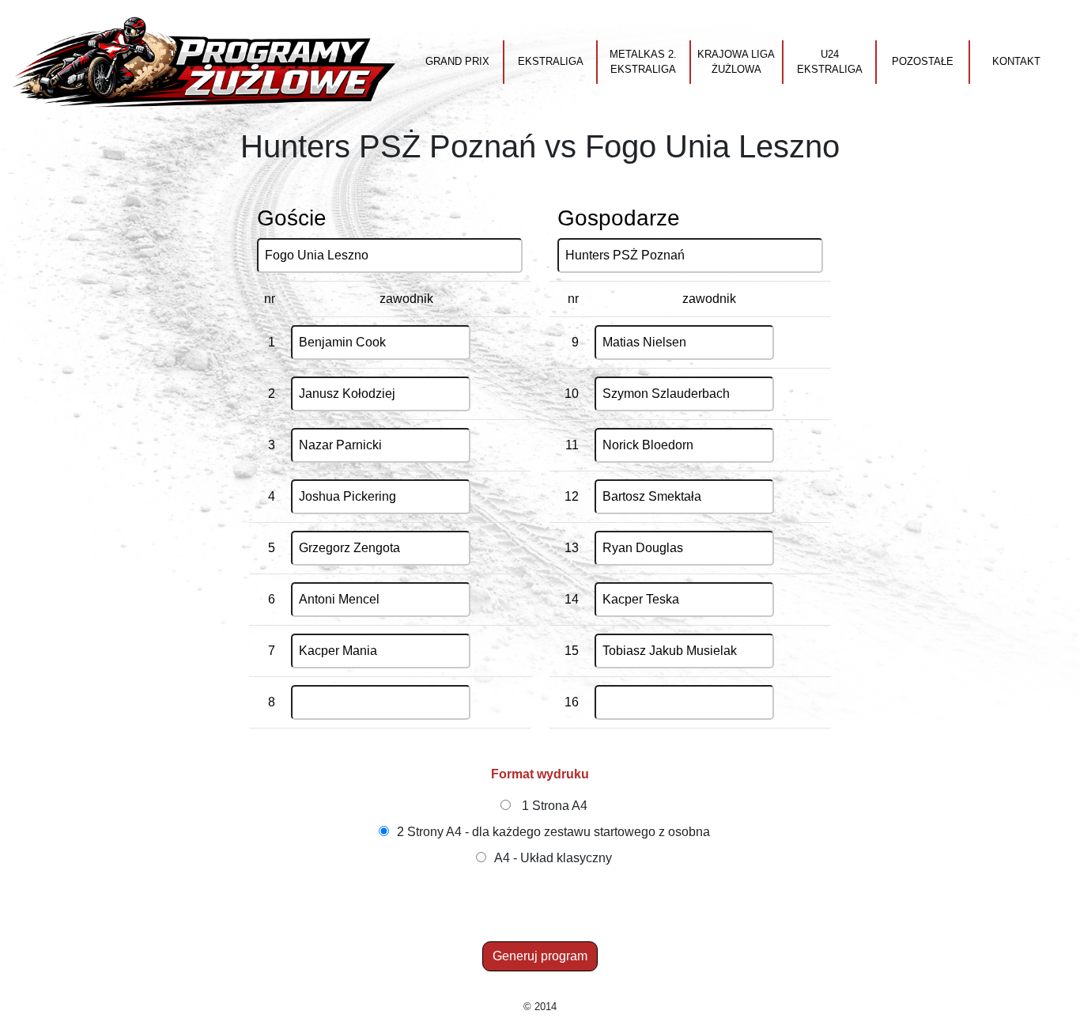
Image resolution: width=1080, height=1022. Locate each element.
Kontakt (1016, 61)
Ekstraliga (550, 61)
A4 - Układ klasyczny (553, 858)
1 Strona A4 (554, 805)
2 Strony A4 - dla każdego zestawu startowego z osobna (553, 831)
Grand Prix (457, 61)
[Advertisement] (543, 905)
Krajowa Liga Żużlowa (736, 62)
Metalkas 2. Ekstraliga (643, 62)
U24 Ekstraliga (830, 62)
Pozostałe (922, 61)
